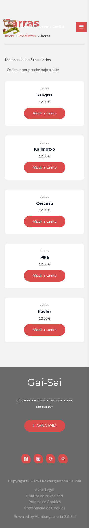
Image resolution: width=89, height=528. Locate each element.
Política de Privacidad (44, 496)
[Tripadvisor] (63, 458)
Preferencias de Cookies (44, 508)
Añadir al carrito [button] (45, 113)
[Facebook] (26, 458)
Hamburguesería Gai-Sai (44, 26)
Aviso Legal (44, 489)
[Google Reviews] (50, 458)
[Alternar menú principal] (81, 27)
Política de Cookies (44, 501)
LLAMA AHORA (44, 426)
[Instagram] (38, 458)
